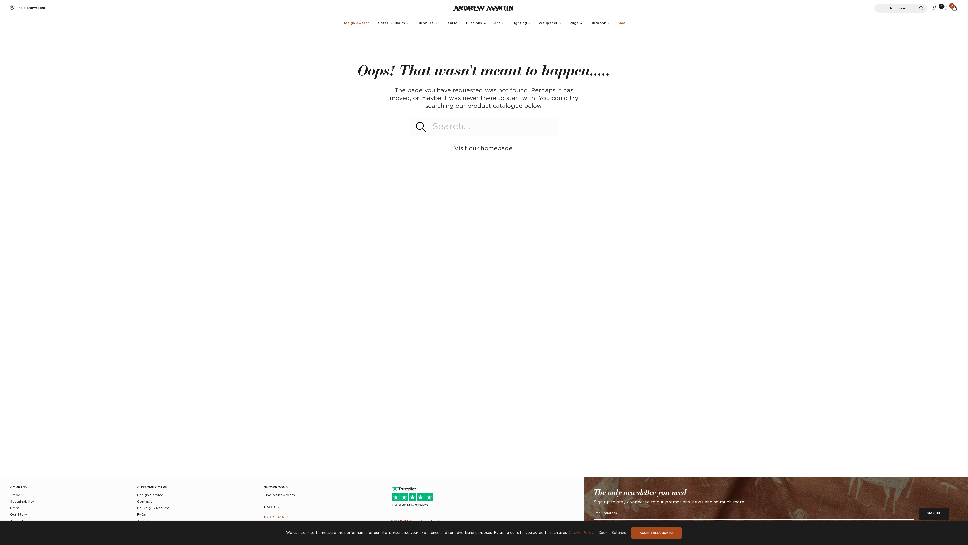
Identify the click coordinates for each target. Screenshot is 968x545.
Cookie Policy (581, 532)
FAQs (141, 514)
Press (15, 508)
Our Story (18, 514)
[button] (612, 533)
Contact (144, 501)
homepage (496, 148)
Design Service (150, 495)
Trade (15, 495)
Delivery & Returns (153, 508)
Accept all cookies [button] (656, 533)
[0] (944, 8)
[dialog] (484, 533)
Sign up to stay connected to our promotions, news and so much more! (670, 502)
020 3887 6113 (276, 517)
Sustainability (22, 501)
